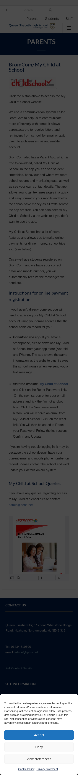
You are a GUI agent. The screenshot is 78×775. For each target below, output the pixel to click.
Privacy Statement (47, 769)
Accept (39, 735)
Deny (39, 747)
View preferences (39, 758)
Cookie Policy (26, 769)
